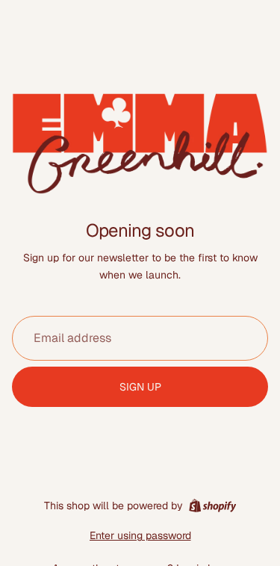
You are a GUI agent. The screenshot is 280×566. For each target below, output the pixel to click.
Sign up (140, 387)
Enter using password (140, 535)
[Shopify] (212, 505)
